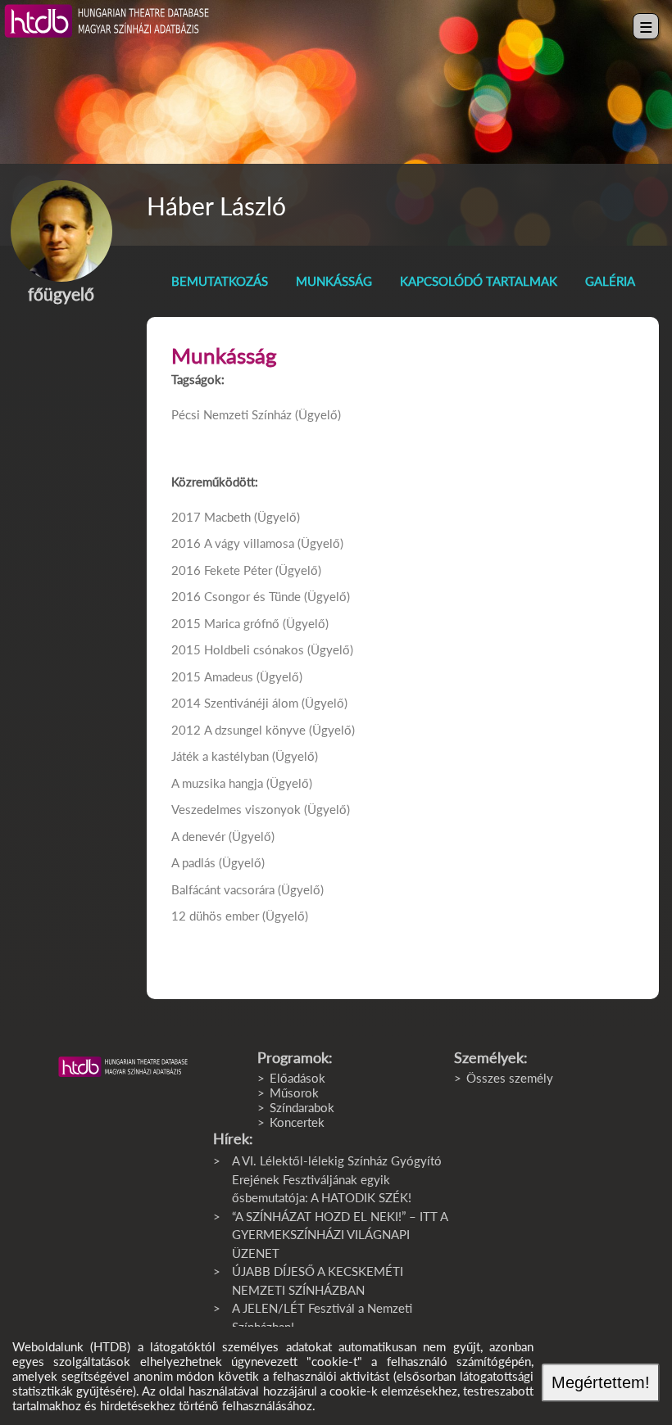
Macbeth (227, 516)
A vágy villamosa (249, 543)
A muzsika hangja (217, 783)
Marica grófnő (241, 623)
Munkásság (334, 281)
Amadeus (228, 676)
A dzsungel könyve (255, 729)
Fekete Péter (238, 570)
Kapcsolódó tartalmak (478, 281)
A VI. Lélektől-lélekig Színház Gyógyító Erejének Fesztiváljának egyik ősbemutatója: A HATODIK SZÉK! (337, 1179)
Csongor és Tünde (252, 596)
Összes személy (509, 1077)
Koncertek (297, 1122)
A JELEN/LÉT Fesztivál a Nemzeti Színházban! (322, 1317)
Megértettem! (601, 1382)
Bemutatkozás (219, 281)
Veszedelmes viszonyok (236, 809)
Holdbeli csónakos (254, 649)
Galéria (610, 281)
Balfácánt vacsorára (223, 889)
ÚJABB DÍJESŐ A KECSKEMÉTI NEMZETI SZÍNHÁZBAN (317, 1280)
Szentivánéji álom (251, 702)
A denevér (198, 836)
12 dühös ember (215, 915)
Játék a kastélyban (220, 756)
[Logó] (123, 1067)
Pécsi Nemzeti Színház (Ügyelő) (256, 414)
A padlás (193, 862)
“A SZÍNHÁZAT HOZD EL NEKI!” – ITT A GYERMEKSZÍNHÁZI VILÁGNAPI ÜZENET (339, 1234)
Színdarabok (302, 1107)
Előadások (297, 1077)
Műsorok (294, 1092)
